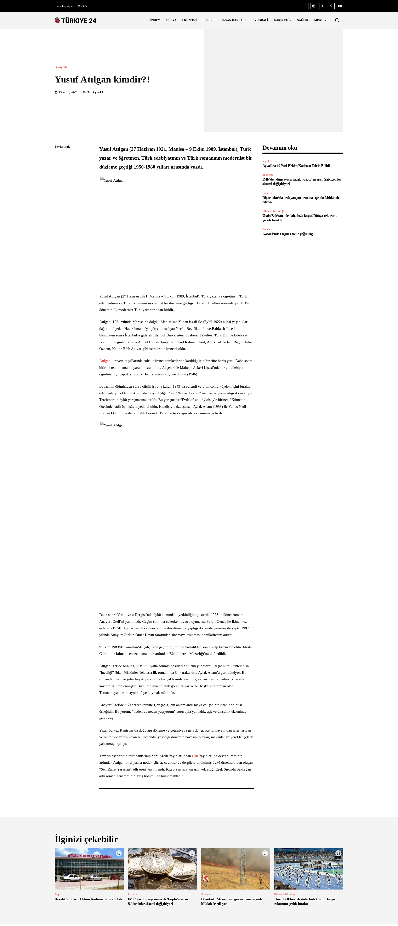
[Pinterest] (331, 6)
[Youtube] (340, 6)
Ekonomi (267, 174)
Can (195, 756)
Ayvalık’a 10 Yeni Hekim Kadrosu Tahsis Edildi (296, 166)
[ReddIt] (59, 196)
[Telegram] (59, 205)
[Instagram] (314, 6)
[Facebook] (305, 6)
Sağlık (266, 161)
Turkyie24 (95, 92)
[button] (337, 20)
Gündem (267, 192)
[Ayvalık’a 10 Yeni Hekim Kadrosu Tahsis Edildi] (89, 869)
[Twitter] (322, 6)
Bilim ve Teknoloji (273, 211)
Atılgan (104, 361)
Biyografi (61, 67)
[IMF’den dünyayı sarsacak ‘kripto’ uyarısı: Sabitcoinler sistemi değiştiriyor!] (162, 869)
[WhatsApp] (59, 186)
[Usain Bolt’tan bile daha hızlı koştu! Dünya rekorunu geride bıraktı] (308, 869)
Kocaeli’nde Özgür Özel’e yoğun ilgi (287, 234)
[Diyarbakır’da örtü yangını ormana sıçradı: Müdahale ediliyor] (235, 869)
